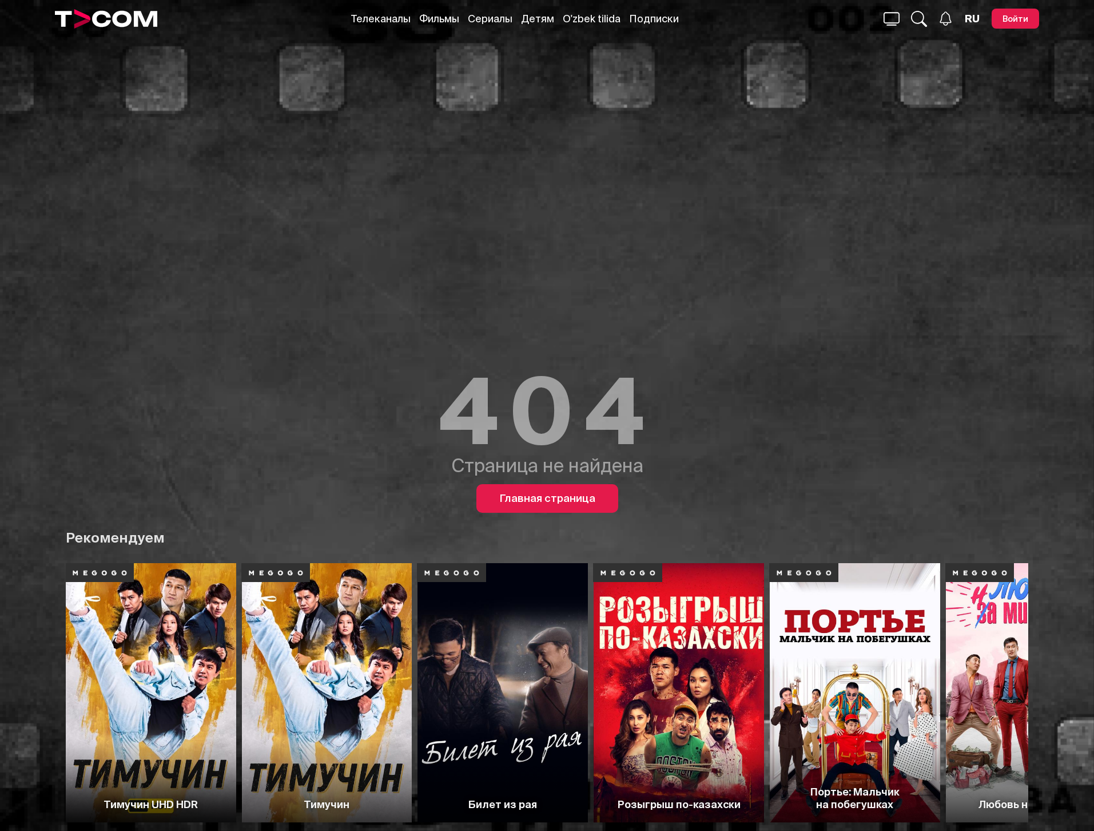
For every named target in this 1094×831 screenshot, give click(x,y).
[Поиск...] (892, 19)
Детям (537, 19)
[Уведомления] (945, 18)
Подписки (654, 19)
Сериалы (490, 19)
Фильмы (439, 19)
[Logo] (106, 19)
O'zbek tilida (591, 19)
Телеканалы (381, 19)
